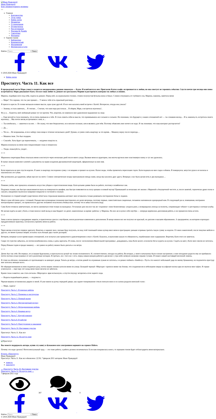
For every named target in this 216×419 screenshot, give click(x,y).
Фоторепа (15, 35)
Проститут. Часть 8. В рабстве (14, 320)
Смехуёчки (15, 33)
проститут (10, 365)
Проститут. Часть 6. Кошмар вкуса (15, 311)
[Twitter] (95, 71)
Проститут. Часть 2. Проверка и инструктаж (20, 294)
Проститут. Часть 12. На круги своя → (17, 371)
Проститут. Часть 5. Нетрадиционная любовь (20, 307)
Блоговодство (17, 15)
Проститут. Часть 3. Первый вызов (16, 299)
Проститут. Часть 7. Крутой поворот (16, 315)
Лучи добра (16, 17)
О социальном (17, 24)
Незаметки (15, 22)
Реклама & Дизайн (19, 31)
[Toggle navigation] (2, 9)
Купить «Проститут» (10, 354)
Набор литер (16, 20)
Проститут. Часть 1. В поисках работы (17, 290)
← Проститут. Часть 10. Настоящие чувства (19, 369)
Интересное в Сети (19, 47)
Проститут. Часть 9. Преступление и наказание (21, 324)
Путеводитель (17, 26)
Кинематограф (17, 42)
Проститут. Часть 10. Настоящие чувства (18, 328)
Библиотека (16, 40)
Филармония (16, 44)
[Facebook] (20, 71)
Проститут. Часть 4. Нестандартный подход (19, 303)
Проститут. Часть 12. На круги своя (16, 337)
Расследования (17, 29)
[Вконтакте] (58, 71)
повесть (9, 362)
